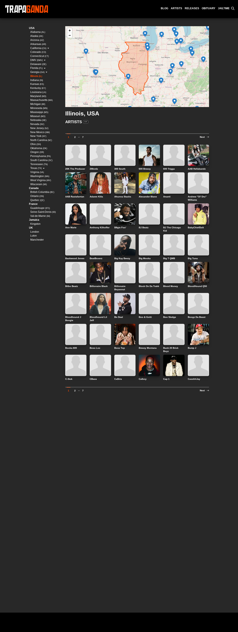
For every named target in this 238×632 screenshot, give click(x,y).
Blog (164, 8)
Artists (176, 8)
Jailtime (224, 8)
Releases (192, 8)
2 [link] (75, 137)
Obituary (208, 8)
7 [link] (83, 137)
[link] (204, 136)
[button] (192, 53)
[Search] (233, 8)
